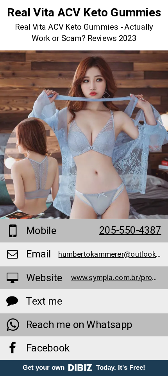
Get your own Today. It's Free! (84, 367)
